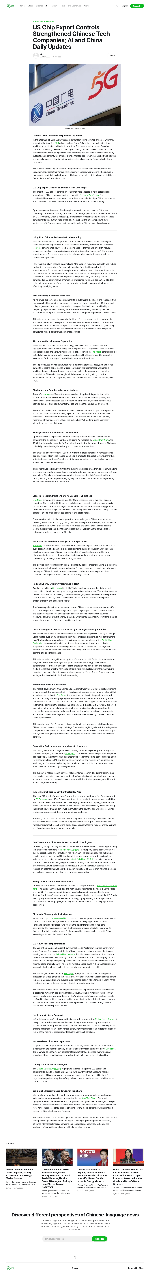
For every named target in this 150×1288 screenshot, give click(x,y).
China (30, 6)
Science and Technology (46, 6)
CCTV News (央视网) (56, 918)
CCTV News (41, 799)
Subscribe (137, 6)
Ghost (141, 1268)
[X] (75, 1257)
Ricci (42, 54)
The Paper (96, 352)
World (86, 6)
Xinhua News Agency (65, 954)
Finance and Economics (71, 6)
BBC (57, 143)
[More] (94, 6)
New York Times (88, 1098)
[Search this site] (117, 6)
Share (112, 55)
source (37, 248)
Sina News (37, 500)
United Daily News (101, 440)
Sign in (125, 6)
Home (22, 6)
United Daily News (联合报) (82, 859)
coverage (46, 394)
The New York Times (89, 195)
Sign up (75, 1268)
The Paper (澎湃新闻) (69, 850)
